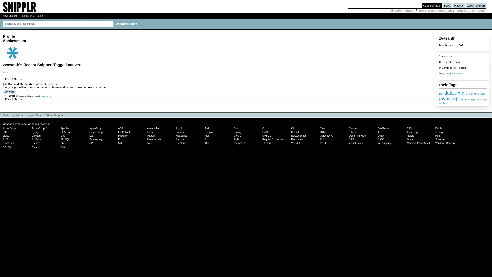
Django (35, 132)
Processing (95, 139)
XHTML (7, 146)
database (443, 103)
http (476, 94)
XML (34, 146)
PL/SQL (65, 139)
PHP (5, 139)
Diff (5, 132)
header (481, 94)
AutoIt (179, 128)
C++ (322, 128)
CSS (409, 128)
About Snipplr (54, 115)
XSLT (64, 146)
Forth (150, 132)
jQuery (439, 132)
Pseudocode (154, 139)
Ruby (323, 139)
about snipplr (476, 5)
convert (469, 94)
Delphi (438, 128)
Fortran (180, 132)
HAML (265, 132)
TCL (207, 143)
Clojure (353, 128)
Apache (65, 128)
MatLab (151, 135)
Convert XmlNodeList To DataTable (33, 84)
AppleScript (95, 128)
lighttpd (36, 135)
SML (63, 143)
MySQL (266, 135)
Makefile (123, 135)
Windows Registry (445, 143)
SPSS (92, 143)
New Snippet (10, 15)
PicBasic (37, 139)
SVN (149, 143)
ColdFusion (384, 128)
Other (381, 135)
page (484, 99)
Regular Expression (273, 139)
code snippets (431, 5)
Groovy (238, 132)
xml (461, 93)
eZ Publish (124, 132)
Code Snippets (11, 115)
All (5, 71)
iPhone (353, 132)
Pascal (410, 135)
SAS (351, 139)
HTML (323, 132)
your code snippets (470, 10)
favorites (457, 73)
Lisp (63, 135)
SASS (381, 139)
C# (5, 84)
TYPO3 (266, 143)
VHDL (323, 143)
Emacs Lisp (96, 132)
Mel (207, 135)
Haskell (295, 132)
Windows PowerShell (418, 143)
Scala (409, 139)
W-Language (384, 143)
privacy (458, 5)
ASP (120, 128)
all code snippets (402, 10)
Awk (207, 128)
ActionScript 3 (39, 128)
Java (380, 132)
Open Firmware (357, 135)
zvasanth (46, 96)
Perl (437, 135)
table (441, 94)
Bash (236, 128)
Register (27, 15)
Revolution (297, 139)
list (456, 94)
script (467, 99)
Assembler (153, 128)
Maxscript (181, 135)
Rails (236, 139)
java (463, 99)
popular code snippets (435, 10)
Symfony (181, 143)
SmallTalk (8, 143)
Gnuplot (209, 132)
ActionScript (10, 128)
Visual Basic (356, 143)
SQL (120, 143)
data (449, 93)
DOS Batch (67, 132)
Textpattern (240, 143)
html (479, 99)
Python (180, 139)
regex (474, 99)
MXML (237, 135)
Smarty (36, 143)
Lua (91, 135)
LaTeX (6, 135)
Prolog (121, 139)
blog (447, 5)
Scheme (440, 139)
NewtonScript (298, 135)
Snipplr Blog (33, 115)
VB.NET (295, 143)
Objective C (326, 135)
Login (40, 15)
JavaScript (412, 132)
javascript (449, 98)
